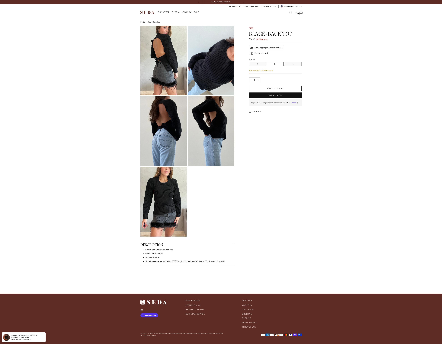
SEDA (156, 333)
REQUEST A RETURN (195, 309)
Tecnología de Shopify (148, 335)
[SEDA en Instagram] (141, 310)
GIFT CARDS (247, 309)
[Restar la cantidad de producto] (251, 80)
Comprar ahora (275, 95)
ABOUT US (247, 305)
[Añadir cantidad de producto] (258, 80)
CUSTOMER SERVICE (195, 314)
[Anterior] (198, 2)
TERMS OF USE (249, 327)
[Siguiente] (243, 2)
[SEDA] (147, 12)
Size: (252, 59)
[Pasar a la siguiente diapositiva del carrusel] (300, 286)
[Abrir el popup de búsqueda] (290, 12)
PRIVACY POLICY (249, 322)
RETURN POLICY (193, 305)
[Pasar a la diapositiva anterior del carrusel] (294, 286)
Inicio (142, 22)
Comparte (256, 112)
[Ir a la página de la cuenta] (295, 12)
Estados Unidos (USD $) (292, 6)
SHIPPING (246, 318)
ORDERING (247, 314)
